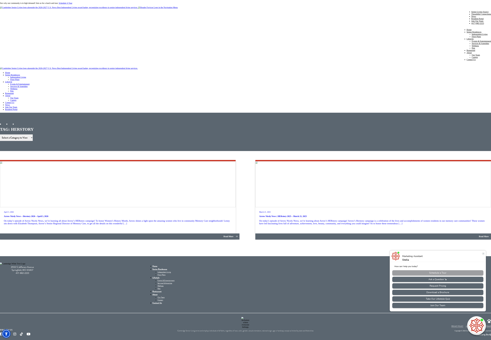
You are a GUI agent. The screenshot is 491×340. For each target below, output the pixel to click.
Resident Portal (477, 19)
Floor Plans (476, 37)
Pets (473, 48)
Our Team (476, 55)
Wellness (475, 46)
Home (469, 30)
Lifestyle (470, 39)
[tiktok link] (21, 334)
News (473, 16)
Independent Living (480, 34)
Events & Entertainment (481, 41)
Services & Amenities (480, 43)
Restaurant (471, 50)
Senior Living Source (480, 12)
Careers (475, 57)
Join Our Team (477, 21)
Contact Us (471, 60)
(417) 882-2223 (477, 23)
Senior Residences (474, 32)
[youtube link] (28, 334)
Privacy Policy (457, 326)
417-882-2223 (22, 273)
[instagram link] (14, 334)
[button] (6, 333)
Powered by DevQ (483, 334)
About (469, 53)
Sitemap (488, 326)
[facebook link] (1, 334)
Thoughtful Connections (481, 14)
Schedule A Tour (65, 3)
